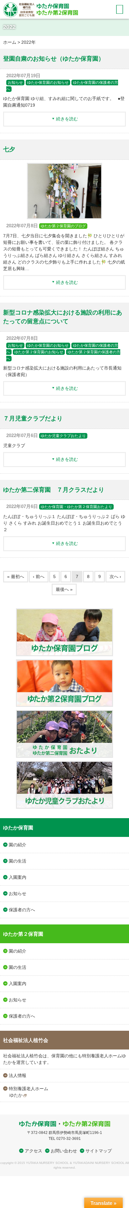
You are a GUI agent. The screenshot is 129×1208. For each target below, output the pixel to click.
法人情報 (17, 1075)
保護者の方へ (22, 909)
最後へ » (64, 589)
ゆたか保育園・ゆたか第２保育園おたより (76, 507)
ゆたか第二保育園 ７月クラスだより (53, 489)
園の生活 (17, 860)
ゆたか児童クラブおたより (63, 436)
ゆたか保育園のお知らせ (48, 82)
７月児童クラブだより (33, 418)
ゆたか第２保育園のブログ (63, 226)
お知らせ (15, 82)
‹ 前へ (38, 576)
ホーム (9, 42)
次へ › (115, 576)
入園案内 (17, 877)
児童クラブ (14, 445)
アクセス (33, 1150)
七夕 (9, 149)
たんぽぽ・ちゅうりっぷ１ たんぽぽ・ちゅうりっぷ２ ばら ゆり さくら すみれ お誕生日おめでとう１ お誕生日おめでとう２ (64, 523)
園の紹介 (17, 844)
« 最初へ (15, 576)
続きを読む (67, 118)
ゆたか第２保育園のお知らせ (38, 352)
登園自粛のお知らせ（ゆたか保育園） (53, 58)
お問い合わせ (64, 1150)
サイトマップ (98, 1150)
